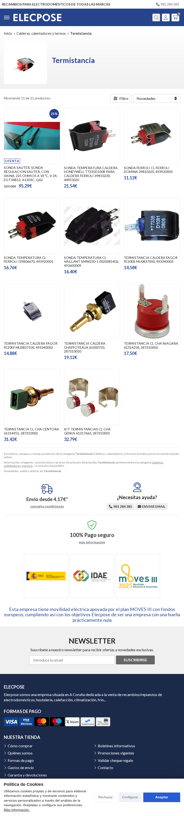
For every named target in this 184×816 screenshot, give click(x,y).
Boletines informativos (116, 745)
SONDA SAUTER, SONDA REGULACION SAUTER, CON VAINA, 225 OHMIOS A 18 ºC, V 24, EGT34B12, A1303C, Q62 (30, 173)
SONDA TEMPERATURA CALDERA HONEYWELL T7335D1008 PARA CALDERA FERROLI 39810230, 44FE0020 (91, 174)
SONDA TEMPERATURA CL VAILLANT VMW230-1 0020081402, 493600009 (91, 262)
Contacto (105, 767)
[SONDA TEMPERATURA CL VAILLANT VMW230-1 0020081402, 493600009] (92, 226)
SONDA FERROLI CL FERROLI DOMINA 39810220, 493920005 (148, 170)
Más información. (17, 810)
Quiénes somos (20, 753)
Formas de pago (21, 760)
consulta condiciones (47, 506)
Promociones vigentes (116, 753)
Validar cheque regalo (115, 760)
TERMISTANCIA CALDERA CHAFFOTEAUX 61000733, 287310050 (84, 347)
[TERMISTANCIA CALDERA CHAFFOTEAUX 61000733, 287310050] (92, 311)
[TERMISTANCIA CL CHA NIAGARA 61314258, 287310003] (152, 311)
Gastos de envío (21, 767)
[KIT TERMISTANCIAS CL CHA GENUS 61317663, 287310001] (92, 397)
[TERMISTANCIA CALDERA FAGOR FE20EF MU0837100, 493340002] (32, 311)
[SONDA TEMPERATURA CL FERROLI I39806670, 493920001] (32, 226)
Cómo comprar (20, 745)
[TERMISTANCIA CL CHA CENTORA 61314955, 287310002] (32, 397)
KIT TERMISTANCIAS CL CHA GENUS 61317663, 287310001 (87, 431)
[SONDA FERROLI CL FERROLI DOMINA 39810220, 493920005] (152, 136)
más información (92, 542)
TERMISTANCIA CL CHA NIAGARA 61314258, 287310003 (151, 345)
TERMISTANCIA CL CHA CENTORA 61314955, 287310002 (31, 431)
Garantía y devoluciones (27, 775)
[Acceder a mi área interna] (166, 17)
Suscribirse (135, 659)
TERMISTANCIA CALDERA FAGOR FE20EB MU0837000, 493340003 (151, 260)
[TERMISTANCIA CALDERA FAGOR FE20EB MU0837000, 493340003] (152, 226)
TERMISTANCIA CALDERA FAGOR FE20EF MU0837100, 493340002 (31, 345)
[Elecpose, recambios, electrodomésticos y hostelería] (37, 17)
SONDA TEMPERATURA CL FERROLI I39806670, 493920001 (28, 260)
